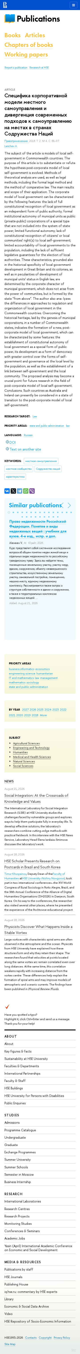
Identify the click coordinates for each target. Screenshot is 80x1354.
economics (42, 669)
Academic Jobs (14, 1238)
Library (9, 1299)
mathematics (17, 682)
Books (12, 35)
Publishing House (16, 1284)
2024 (48, 709)
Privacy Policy (62, 1337)
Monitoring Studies (18, 1223)
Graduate (11, 1145)
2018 (35, 715)
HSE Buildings (13, 1088)
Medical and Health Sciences (32, 757)
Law (35, 416)
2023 (55, 709)
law (37, 678)
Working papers (26, 54)
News (9, 781)
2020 (19, 715)
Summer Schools (16, 1167)
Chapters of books (28, 45)
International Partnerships (22, 1073)
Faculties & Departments (21, 1066)
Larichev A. (11, 146)
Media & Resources (22, 1262)
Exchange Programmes (20, 1152)
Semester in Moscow (19, 1174)
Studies (11, 1115)
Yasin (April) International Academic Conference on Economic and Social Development (38, 1248)
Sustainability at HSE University (26, 1059)
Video (8, 1314)
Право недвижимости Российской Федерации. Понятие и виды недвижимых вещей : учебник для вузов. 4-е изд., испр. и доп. (37, 529)
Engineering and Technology (31, 748)
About (10, 1036)
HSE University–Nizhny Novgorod (43, 878)
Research (13, 1194)
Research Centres (17, 1209)
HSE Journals (13, 1277)
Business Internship (17, 1182)
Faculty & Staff (15, 1081)
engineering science (22, 673)
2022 (63, 709)
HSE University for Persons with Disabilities (34, 1096)
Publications (38, 18)
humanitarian (44, 673)
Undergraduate (15, 1137)
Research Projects (16, 1216)
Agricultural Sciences (26, 743)
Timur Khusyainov (15, 874)
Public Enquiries (15, 1103)
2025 (40, 709)
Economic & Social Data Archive (26, 1306)
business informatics (21, 669)
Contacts (30, 1337)
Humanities (20, 752)
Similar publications (35, 505)
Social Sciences (23, 766)
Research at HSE (39, 67)
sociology (32, 682)
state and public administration (28, 687)
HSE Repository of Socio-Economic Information (37, 1321)
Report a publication (16, 67)
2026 (33, 709)
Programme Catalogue (20, 1130)
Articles (35, 35)
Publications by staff (18, 1269)
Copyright (45, 1337)
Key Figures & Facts (17, 1051)
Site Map (10, 1344)
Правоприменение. (16, 141)
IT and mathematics (21, 678)
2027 (25, 709)
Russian (28, 435)
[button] (9, 512)
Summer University (17, 1159)
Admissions (12, 1122)
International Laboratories (22, 1201)
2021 (12, 715)
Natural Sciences (24, 761)
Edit (74, 1349)
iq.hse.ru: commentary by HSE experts (30, 1292)
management (49, 678)
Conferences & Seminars (22, 1231)
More (43, 715)
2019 (27, 715)
